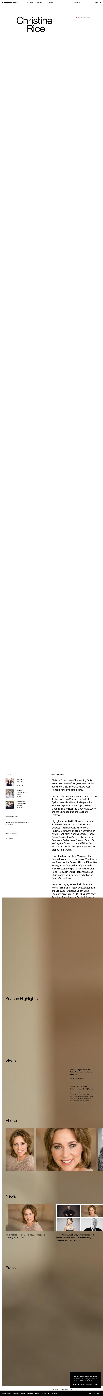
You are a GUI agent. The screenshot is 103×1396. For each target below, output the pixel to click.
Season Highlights (27, 1393)
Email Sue (20, 785)
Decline (95, 1384)
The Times (55, 1389)
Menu (97, 2)
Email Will (19, 796)
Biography (16, 1393)
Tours (50, 2)
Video (37, 1393)
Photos (43, 1393)
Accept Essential (86, 1384)
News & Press (52, 1393)
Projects (40, 2)
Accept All (76, 1384)
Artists (30, 2)
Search (77, 2)
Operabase (9, 838)
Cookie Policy (87, 1380)
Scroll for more (94, 1393)
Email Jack (20, 807)
